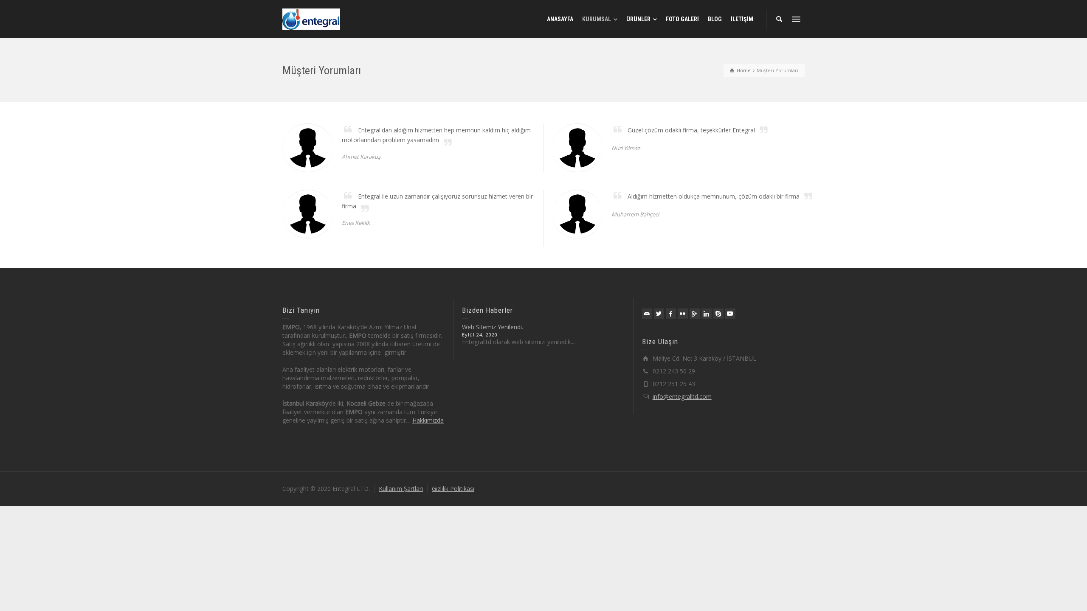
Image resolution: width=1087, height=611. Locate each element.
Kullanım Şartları (401, 489)
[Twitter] (659, 313)
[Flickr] (683, 313)
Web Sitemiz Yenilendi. (492, 327)
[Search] (779, 19)
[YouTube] (730, 313)
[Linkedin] (706, 313)
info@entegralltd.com (682, 396)
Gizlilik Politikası (453, 489)
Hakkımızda (428, 420)
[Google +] (695, 313)
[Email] (647, 313)
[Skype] (718, 313)
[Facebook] (671, 313)
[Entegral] (311, 18)
